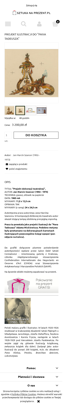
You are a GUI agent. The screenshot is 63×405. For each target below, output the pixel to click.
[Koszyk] (55, 24)
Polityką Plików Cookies (23, 394)
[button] (8, 24)
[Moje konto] (39, 24)
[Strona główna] (31, 13)
